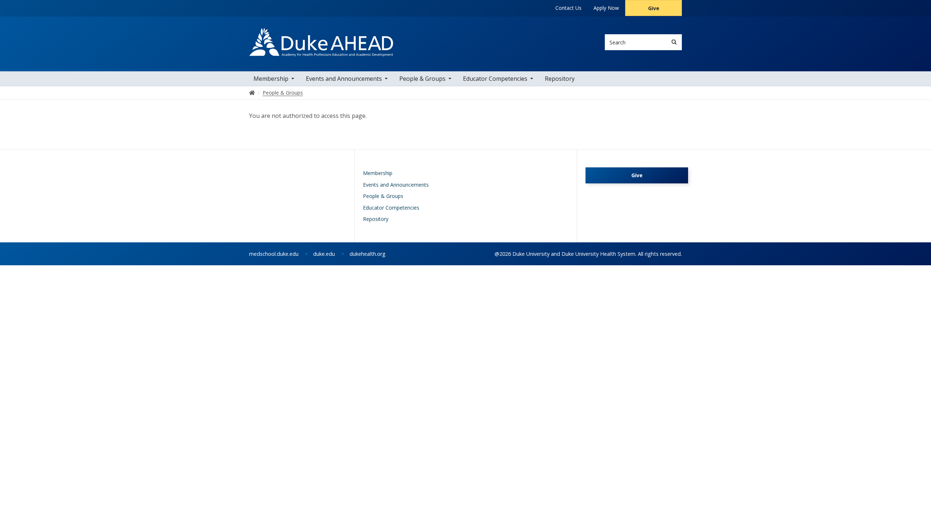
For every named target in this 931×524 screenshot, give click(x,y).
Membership (270, 79)
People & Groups (422, 79)
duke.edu (324, 253)
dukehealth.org (367, 253)
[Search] (674, 42)
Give (653, 8)
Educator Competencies (495, 79)
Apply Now (606, 7)
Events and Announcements (344, 79)
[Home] (321, 34)
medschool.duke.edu (274, 253)
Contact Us (568, 7)
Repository (560, 79)
